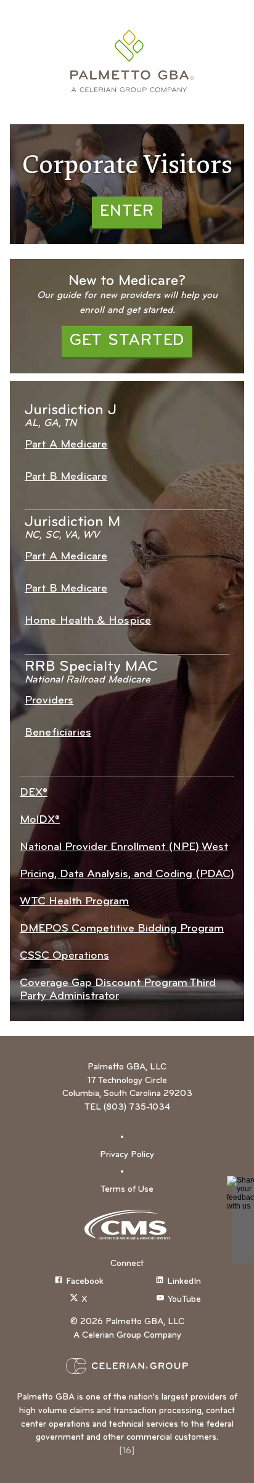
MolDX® (40, 820)
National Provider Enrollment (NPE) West (124, 847)
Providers (49, 701)
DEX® (33, 793)
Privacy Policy (127, 1155)
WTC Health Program (74, 901)
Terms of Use (127, 1189)
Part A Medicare (66, 445)
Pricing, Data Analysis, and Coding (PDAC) (127, 874)
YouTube (184, 1299)
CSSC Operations (64, 956)
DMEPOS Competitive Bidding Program (122, 929)
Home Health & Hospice (88, 621)
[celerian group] (127, 1366)
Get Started (127, 341)
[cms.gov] (127, 1224)
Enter (127, 211)
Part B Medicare (66, 477)
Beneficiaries (58, 733)
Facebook (85, 1281)
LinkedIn (184, 1281)
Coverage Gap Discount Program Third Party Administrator (118, 989)
